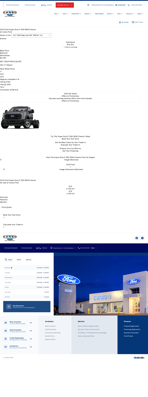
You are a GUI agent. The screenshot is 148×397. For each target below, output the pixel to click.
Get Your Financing (70, 151)
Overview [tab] (4, 197)
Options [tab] (3, 202)
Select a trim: (5, 35)
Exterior (3, 39)
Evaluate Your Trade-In (70, 145)
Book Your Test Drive (70, 139)
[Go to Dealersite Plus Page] (139, 358)
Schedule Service (63, 5)
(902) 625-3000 (136, 5)
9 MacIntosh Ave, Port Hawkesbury (103, 5)
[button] (124, 22)
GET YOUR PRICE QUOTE (10, 62)
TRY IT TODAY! (6, 65)
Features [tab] (4, 200)
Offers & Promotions (70, 101)
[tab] (70, 38)
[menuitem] (57, 14)
